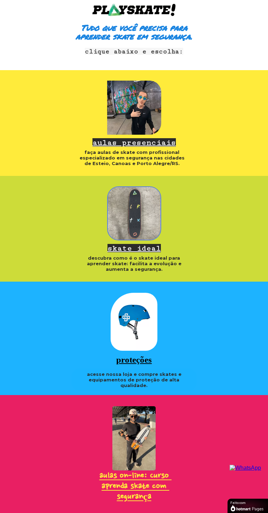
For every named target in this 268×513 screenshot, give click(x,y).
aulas (134, 142)
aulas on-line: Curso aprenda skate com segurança (135, 486)
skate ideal (134, 248)
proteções (134, 359)
